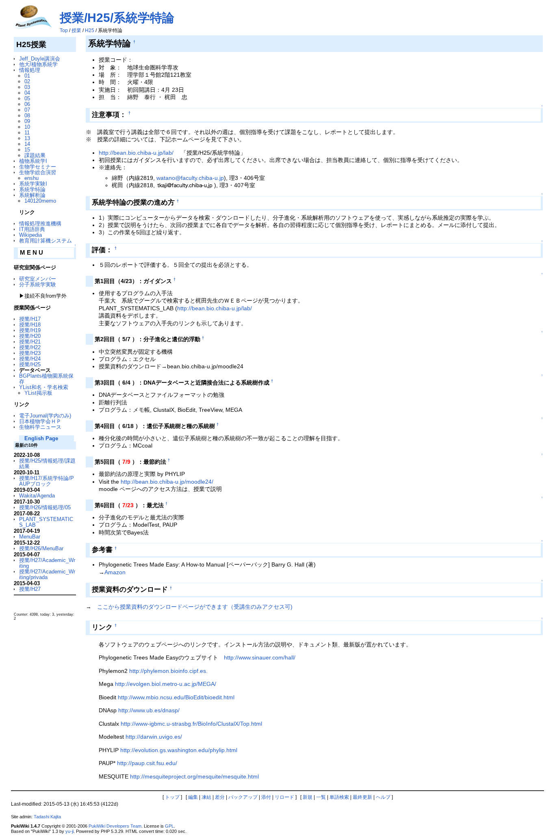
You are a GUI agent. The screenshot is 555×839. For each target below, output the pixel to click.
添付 (266, 797)
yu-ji (69, 831)
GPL (169, 826)
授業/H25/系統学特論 (117, 17)
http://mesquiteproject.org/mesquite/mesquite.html (194, 776)
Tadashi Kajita (47, 816)
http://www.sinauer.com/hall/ (259, 657)
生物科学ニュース (40, 427)
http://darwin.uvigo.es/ (154, 736)
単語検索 (339, 797)
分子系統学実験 (37, 284)
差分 (220, 797)
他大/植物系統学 (38, 64)
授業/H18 (30, 325)
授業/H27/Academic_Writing (47, 563)
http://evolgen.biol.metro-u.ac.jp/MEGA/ (165, 684)
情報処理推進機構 (40, 224)
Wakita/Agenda (37, 496)
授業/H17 (30, 319)
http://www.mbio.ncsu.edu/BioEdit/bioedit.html (176, 697)
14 (27, 144)
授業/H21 (30, 342)
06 (27, 104)
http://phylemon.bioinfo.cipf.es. (168, 671)
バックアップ (243, 797)
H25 (89, 30)
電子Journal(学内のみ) (45, 416)
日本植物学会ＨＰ (40, 421)
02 (27, 81)
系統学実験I (33, 184)
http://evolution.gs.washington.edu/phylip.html (178, 750)
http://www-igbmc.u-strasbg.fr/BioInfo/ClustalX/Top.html (191, 723)
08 (27, 115)
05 (27, 98)
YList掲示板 (38, 393)
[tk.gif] (185, 185)
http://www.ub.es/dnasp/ (149, 710)
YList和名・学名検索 (43, 387)
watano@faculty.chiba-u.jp (190, 178)
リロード (284, 797)
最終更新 (362, 797)
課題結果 (35, 155)
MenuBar (29, 537)
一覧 (321, 797)
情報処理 (29, 70)
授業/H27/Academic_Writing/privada (47, 574)
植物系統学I (33, 161)
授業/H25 (30, 364)
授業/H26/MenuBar (41, 548)
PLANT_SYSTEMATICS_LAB (46, 522)
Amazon (115, 572)
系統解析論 (32, 195)
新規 (307, 797)
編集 (193, 797)
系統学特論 (32, 189)
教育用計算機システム (45, 241)
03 (27, 87)
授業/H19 (30, 330)
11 (27, 133)
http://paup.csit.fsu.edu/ (147, 763)
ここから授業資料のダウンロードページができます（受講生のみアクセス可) (195, 606)
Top (64, 30)
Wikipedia (30, 235)
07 (27, 110)
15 (27, 150)
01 (27, 76)
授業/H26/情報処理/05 (45, 507)
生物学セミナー (37, 167)
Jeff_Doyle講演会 (39, 59)
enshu (31, 178)
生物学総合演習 (37, 172)
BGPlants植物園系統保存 (46, 379)
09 (27, 121)
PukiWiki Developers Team (115, 826)
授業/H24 (30, 359)
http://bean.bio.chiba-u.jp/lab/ (136, 152)
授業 (76, 30)
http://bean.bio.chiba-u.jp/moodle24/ (167, 481)
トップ (172, 797)
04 (27, 93)
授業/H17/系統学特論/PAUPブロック (46, 481)
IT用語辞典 (32, 229)
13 (27, 138)
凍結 (206, 797)
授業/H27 (30, 589)
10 (27, 127)
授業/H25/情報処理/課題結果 (47, 463)
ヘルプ (383, 797)
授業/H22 (30, 347)
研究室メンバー (37, 279)
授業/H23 (30, 353)
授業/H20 (30, 336)
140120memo (40, 201)
